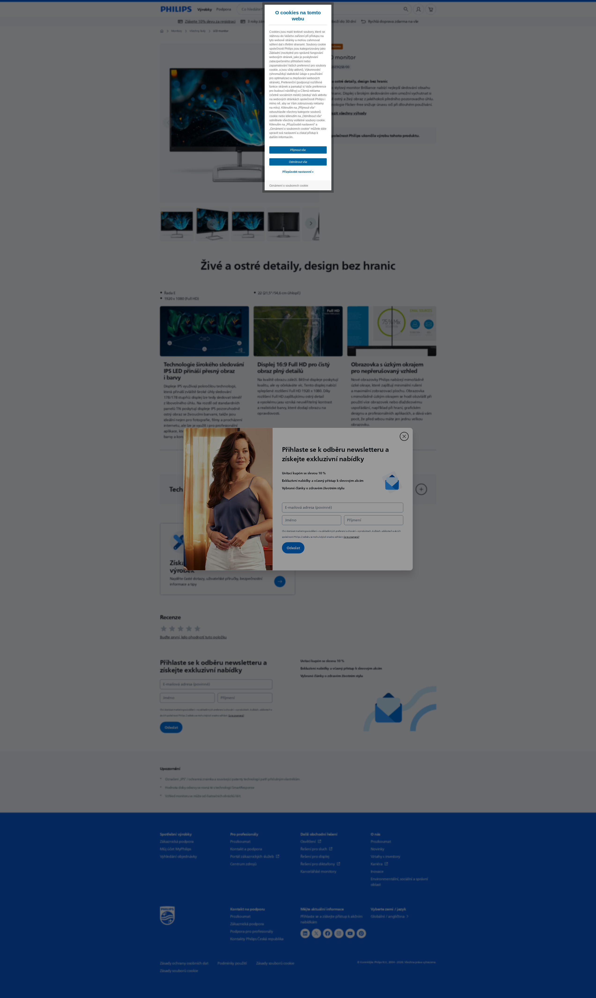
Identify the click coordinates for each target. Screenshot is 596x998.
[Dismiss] (404, 436)
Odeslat (293, 548)
